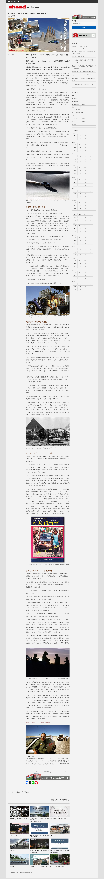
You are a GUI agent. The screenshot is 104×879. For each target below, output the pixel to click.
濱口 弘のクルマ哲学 (77, 107)
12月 (75, 144)
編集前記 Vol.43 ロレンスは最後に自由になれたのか (84, 71)
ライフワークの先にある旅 (78, 48)
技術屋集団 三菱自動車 (77, 109)
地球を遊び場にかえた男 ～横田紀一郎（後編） (39, 722)
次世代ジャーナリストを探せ (78, 121)
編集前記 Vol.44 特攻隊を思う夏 (79, 46)
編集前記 (74, 124)
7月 (80, 135)
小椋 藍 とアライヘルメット (78, 56)
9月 (90, 144)
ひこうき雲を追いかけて (77, 112)
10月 (85, 144)
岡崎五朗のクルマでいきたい (78, 104)
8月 (75, 135)
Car (9, 57)
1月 (90, 138)
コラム (73, 115)
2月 (85, 138)
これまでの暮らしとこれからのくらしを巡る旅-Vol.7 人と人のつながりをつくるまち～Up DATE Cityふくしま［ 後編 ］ (84, 61)
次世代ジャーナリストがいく (78, 118)
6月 (85, 135)
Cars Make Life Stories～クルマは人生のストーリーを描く (83, 74)
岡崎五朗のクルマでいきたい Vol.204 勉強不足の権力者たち (83, 79)
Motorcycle (74, 98)
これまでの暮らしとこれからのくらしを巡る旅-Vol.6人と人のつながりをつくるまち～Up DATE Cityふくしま (84, 84)
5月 (90, 135)
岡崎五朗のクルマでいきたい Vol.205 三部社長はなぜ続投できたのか (83, 52)
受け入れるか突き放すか (59, 800)
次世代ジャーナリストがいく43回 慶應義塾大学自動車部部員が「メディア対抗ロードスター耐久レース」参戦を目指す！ (84, 67)
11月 (80, 144)
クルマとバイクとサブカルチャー (21, 792)
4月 (75, 138)
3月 (80, 138)
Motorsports (75, 101)
